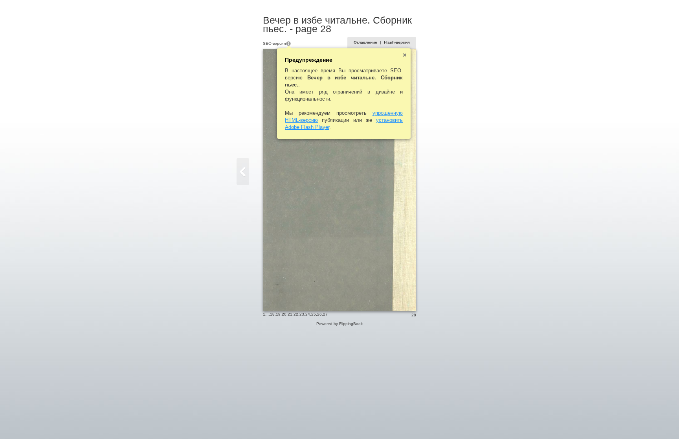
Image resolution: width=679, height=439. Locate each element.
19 (278, 314)
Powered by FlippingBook (339, 323)
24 (307, 314)
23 (301, 314)
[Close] (404, 55)
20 (284, 314)
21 (290, 314)
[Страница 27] (243, 171)
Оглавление (365, 42)
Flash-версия (397, 42)
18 (272, 314)
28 (413, 315)
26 (319, 314)
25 (313, 314)
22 (296, 314)
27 (325, 314)
